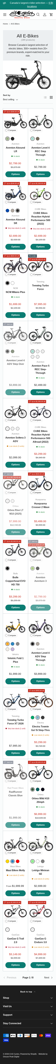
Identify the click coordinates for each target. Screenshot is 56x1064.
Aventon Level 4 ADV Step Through (40, 656)
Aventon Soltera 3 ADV (15, 439)
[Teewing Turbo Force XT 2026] (15, 699)
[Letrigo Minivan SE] (40, 843)
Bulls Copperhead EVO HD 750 (15, 581)
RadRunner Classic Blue (15, 794)
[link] (11, 977)
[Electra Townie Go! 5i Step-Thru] (40, 699)
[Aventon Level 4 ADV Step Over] (15, 333)
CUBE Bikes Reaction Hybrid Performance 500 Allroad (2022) (40, 436)
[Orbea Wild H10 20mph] (40, 771)
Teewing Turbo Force (40, 287)
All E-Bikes (15, 24)
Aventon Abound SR (15, 221)
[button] (51, 14)
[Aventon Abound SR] (15, 192)
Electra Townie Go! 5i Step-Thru (40, 728)
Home (5, 24)
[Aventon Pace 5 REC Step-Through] (40, 333)
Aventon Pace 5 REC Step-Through (40, 369)
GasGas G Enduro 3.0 (40, 940)
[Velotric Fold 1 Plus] (15, 626)
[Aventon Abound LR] (15, 120)
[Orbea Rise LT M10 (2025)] (15, 483)
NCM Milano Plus (15, 292)
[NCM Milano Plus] (15, 265)
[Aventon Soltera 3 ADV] (15, 410)
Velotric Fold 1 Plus (15, 660)
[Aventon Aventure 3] (40, 550)
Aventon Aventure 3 (40, 579)
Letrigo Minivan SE (40, 872)
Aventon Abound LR (15, 149)
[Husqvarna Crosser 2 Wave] (40, 483)
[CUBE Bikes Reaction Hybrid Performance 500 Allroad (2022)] (40, 410)
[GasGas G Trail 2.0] (15, 911)
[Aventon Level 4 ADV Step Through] (40, 626)
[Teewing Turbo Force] (40, 265)
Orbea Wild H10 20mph (40, 800)
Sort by (6, 95)
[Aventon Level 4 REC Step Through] (40, 120)
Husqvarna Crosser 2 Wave (40, 505)
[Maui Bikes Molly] (15, 843)
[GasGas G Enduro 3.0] (40, 911)
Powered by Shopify (28, 1054)
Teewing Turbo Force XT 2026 (15, 722)
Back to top (26, 991)
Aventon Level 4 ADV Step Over (15, 362)
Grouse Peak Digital (11, 1057)
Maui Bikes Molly (15, 870)
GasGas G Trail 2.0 (15, 940)
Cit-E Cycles (14, 1054)
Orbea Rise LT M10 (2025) (15, 512)
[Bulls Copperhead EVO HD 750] (15, 550)
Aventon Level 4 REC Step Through (40, 151)
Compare (12, 130)
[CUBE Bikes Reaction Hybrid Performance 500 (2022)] (40, 192)
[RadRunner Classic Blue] (15, 771)
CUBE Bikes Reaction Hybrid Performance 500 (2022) (40, 218)
